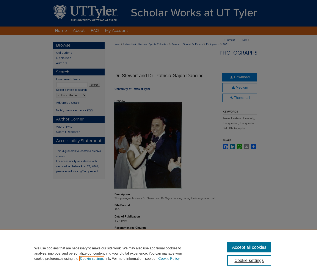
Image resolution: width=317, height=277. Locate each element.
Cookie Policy (169, 258)
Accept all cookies (249, 247)
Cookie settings (92, 258)
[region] (158, 253)
